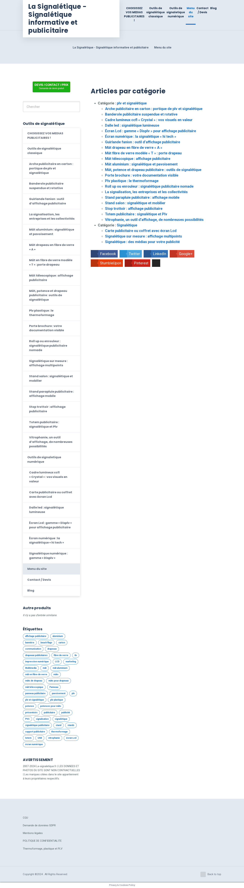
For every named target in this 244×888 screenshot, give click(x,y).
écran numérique (34, 744)
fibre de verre (61, 655)
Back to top (214, 874)
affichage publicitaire (35, 636)
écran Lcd (71, 738)
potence (29, 706)
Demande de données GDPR (39, 825)
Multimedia (30, 668)
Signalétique (127, 225)
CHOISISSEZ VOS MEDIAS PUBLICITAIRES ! (134, 14)
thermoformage (59, 731)
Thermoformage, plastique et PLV (43, 848)
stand (58, 725)
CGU (25, 817)
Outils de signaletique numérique (175, 12)
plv (73, 693)
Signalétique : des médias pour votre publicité (142, 242)
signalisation (42, 719)
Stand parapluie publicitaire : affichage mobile (142, 197)
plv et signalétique (132, 103)
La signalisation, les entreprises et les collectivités (146, 192)
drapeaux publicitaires (36, 655)
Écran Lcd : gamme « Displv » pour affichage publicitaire (150, 131)
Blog (213, 8)
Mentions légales (33, 833)
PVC (27, 719)
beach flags (46, 642)
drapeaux (52, 649)
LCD (57, 661)
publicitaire (49, 712)
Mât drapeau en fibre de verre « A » (133, 147)
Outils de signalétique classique (155, 12)
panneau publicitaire (35, 693)
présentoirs (31, 712)
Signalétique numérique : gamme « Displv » (48, 555)
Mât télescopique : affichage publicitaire (137, 158)
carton (61, 642)
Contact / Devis (202, 10)
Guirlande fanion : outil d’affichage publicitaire (142, 142)
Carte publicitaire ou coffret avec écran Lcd (140, 231)
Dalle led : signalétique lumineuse (132, 125)
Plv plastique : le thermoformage (131, 181)
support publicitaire (35, 731)
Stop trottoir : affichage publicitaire (133, 208)
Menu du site (191, 12)
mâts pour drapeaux (58, 680)
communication (33, 649)
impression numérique (37, 661)
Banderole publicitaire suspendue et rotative (141, 114)
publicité (65, 712)
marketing (71, 661)
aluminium (58, 636)
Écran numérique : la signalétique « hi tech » (140, 136)
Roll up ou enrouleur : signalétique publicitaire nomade (149, 186)
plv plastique (56, 700)
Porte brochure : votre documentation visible (141, 175)
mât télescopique (34, 687)
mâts (55, 674)
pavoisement (58, 693)
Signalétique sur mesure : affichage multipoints (143, 236)
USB (40, 738)
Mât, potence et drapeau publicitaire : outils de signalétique (153, 170)
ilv (75, 655)
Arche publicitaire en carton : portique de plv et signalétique (153, 109)
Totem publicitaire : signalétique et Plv (136, 214)
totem (28, 738)
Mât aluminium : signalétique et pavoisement (141, 164)
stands (71, 725)
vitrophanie (54, 738)
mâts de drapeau (33, 680)
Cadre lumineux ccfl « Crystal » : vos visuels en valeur (149, 120)
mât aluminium (60, 668)
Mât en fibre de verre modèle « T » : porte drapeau (50, 262)
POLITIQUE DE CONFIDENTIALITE (42, 840)
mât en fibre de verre (36, 674)
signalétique (61, 719)
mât (44, 668)
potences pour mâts (50, 706)
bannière (29, 642)
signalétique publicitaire (37, 725)
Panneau (53, 687)
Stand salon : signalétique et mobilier (135, 203)
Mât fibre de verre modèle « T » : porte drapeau (143, 153)
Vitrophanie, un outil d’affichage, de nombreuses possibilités (154, 219)
